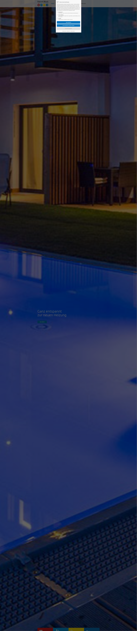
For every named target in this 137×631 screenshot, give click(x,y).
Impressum (68, 31)
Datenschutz (64, 31)
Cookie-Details (72, 31)
